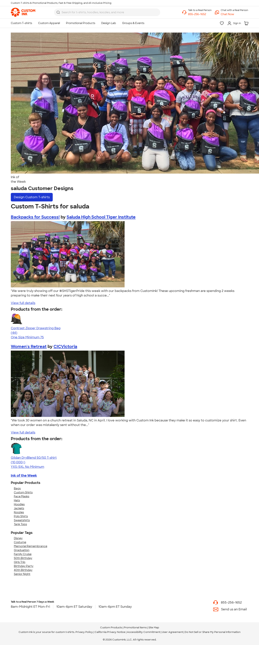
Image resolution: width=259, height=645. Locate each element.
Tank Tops (20, 524)
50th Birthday (23, 558)
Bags (17, 488)
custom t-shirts (65, 632)
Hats (17, 500)
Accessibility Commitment (143, 632)
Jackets (19, 508)
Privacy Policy (84, 632)
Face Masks (21, 496)
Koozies (19, 512)
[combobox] (107, 12)
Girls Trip (19, 562)
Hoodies (19, 504)
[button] (234, 14)
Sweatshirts (22, 520)
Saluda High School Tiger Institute (101, 217)
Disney (18, 538)
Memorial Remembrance (30, 546)
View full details (23, 303)
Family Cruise (22, 554)
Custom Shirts (23, 492)
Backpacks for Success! (35, 217)
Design (32, 197)
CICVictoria (65, 346)
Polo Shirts (21, 516)
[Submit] (58, 12)
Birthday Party (23, 566)
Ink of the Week (24, 475)
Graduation (21, 550)
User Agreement (172, 632)
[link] (23, 12)
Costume (20, 542)
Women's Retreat (29, 346)
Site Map (153, 627)
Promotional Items (135, 627)
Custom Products (111, 627)
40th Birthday (23, 570)
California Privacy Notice (110, 632)
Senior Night (22, 574)
